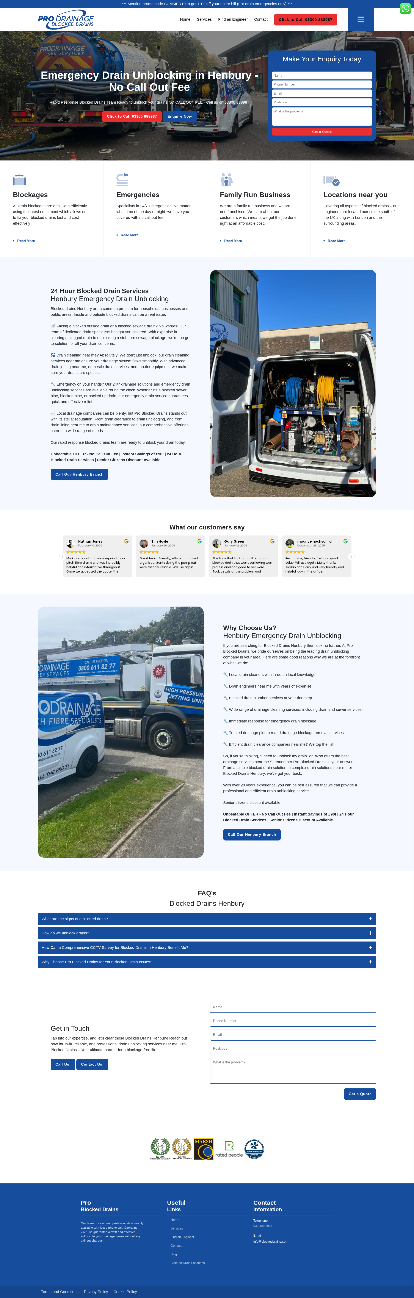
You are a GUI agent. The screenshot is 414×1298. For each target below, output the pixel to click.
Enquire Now (180, 116)
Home (185, 19)
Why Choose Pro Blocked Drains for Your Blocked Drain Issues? (97, 962)
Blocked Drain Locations (187, 1263)
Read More (26, 241)
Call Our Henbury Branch (79, 474)
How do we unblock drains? (65, 933)
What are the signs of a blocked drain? (75, 919)
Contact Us (92, 1064)
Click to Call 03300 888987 (305, 19)
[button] (351, 556)
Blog (173, 1254)
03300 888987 (236, 102)
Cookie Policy (125, 1292)
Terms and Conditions (59, 1292)
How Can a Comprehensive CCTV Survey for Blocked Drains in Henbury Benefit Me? (115, 947)
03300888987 (262, 1226)
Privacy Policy (96, 1292)
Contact (261, 19)
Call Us (63, 1064)
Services (204, 19)
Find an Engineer (233, 19)
